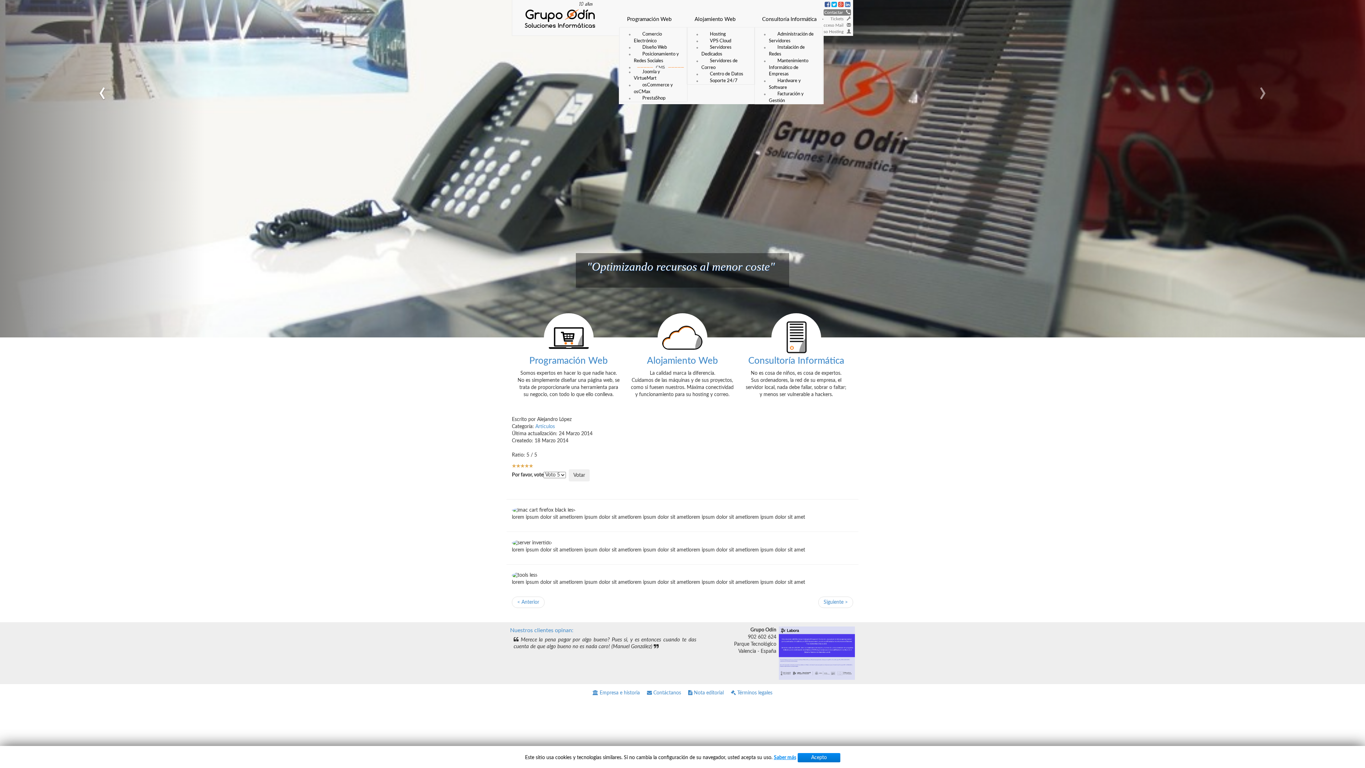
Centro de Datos (726, 73)
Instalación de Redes (787, 51)
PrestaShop (653, 98)
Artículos (545, 426)
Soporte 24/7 (724, 80)
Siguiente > (836, 602)
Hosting (718, 34)
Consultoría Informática (789, 19)
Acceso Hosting (830, 32)
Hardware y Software (785, 84)
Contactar (835, 12)
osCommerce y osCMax (653, 88)
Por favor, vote (528, 475)
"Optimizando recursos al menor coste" (681, 266)
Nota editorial (708, 692)
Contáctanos (666, 692)
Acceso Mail (834, 25)
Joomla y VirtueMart (647, 75)
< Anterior (528, 602)
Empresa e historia (619, 692)
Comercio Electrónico (648, 37)
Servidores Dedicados (716, 51)
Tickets (838, 19)
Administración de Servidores (791, 37)
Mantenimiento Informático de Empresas (788, 67)
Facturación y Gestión (786, 97)
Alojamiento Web (715, 19)
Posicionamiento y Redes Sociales (656, 57)
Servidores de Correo (719, 64)
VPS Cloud (720, 40)
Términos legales (754, 692)
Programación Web (649, 19)
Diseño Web (654, 47)
